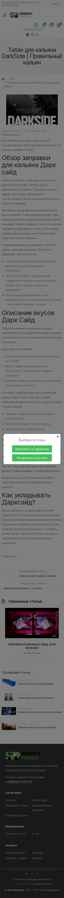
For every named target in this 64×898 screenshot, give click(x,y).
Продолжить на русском (32, 457)
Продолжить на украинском (32, 449)
